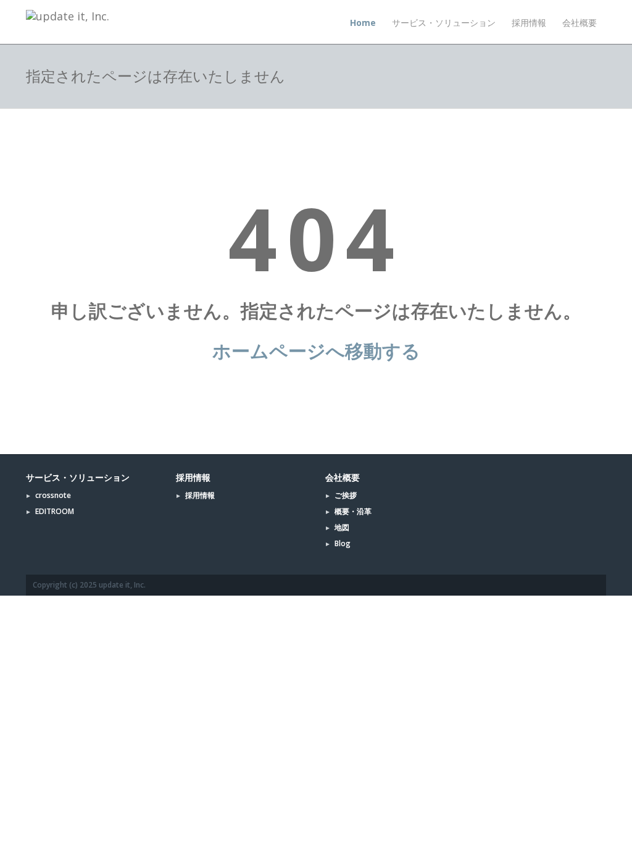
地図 (342, 527)
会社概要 (579, 22)
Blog (343, 543)
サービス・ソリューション (444, 22)
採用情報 (529, 22)
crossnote (53, 495)
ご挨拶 (346, 495)
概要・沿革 (353, 511)
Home (363, 22)
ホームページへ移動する (316, 350)
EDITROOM (54, 511)
